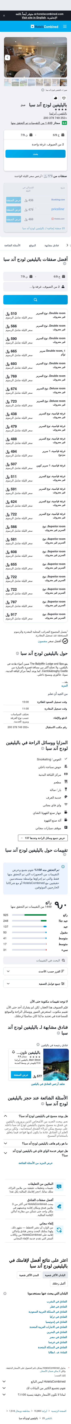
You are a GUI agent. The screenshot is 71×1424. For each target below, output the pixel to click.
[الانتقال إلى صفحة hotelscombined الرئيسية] (44, 26)
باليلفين (48, 1418)
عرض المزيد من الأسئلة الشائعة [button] (36, 1163)
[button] (4, 16)
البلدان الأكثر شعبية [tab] (55, 1275)
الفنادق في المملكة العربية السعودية (48, 1311)
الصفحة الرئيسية (58, 1410)
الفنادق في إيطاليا (57, 1352)
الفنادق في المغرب (57, 1301)
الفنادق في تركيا (58, 1316)
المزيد (64, 685)
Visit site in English (34, 17)
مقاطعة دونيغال (22, 1410)
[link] (48, 1083)
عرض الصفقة (21, 1074)
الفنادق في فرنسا (57, 1342)
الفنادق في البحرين (57, 1332)
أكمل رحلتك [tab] (58, 1283)
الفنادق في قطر (58, 1306)
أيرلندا (44, 1410)
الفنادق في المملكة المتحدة (52, 1347)
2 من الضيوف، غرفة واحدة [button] (48, 144)
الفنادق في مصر (58, 1337)
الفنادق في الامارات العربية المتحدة (48, 1327)
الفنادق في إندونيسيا (56, 1321)
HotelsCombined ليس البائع (48, 1381)
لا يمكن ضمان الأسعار (50, 1370)
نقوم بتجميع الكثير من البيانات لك (46, 1388)
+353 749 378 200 (55, 118)
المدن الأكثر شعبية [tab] (29, 1275)
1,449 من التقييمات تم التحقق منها (31, 123)
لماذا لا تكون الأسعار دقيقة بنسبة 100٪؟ (42, 1394)
